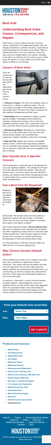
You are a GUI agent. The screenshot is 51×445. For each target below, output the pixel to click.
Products (17, 417)
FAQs (31, 424)
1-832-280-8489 (21, 14)
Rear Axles (37, 420)
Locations (21, 424)
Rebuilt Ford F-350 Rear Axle (19, 372)
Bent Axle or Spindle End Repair (21, 381)
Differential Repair (15, 362)
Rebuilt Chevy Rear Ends (18, 387)
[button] (43, 2)
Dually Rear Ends (15, 390)
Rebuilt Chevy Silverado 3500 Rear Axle (24, 375)
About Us (6, 417)
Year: (5, 311)
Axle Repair (12, 359)
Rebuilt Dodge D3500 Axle (18, 378)
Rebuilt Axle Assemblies (15, 422)
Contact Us (14, 420)
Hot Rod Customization (17, 400)
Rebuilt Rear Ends (15, 356)
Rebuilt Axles (13, 350)
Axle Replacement (15, 353)
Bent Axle (12, 397)
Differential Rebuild (15, 365)
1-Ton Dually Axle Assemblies (20, 384)
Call (29, 400)
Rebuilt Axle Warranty (37, 422)
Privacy (26, 420)
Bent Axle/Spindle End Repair (37, 417)
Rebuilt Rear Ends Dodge (18, 393)
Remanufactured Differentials (19, 368)
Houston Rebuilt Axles (26, 245)
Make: (5, 318)
